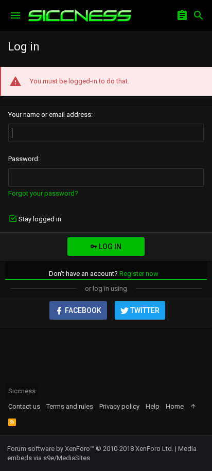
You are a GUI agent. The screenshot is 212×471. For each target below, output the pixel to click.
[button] (15, 15)
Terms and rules (69, 406)
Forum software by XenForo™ (90, 448)
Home (175, 406)
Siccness (22, 391)
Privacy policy (119, 406)
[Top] (193, 406)
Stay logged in (40, 219)
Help (153, 406)
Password (23, 159)
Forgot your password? (43, 193)
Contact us (24, 406)
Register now (138, 273)
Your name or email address (49, 114)
